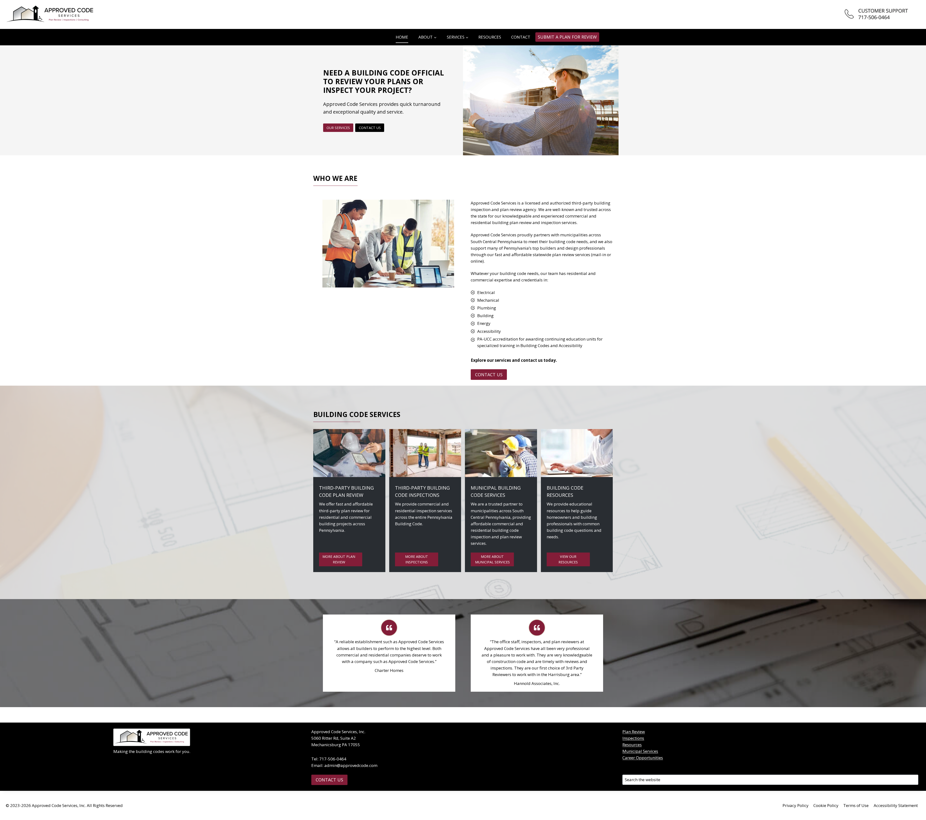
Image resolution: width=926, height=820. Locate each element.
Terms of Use (856, 805)
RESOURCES (489, 37)
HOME (402, 37)
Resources (632, 744)
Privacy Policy (796, 805)
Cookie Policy (825, 805)
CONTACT (520, 37)
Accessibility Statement (896, 805)
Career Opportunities (642, 757)
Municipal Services (640, 751)
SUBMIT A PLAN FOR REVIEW (567, 37)
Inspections (633, 738)
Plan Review (633, 731)
